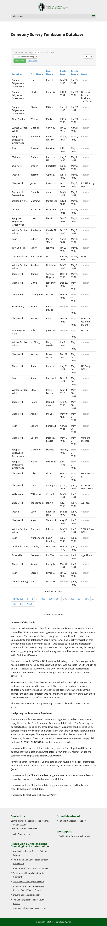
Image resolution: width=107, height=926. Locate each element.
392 (65, 598)
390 (51, 598)
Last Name (49, 73)
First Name (37, 74)
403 (21, 603)
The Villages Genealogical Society (28, 881)
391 (58, 598)
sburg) (45, 868)
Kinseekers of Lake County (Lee (27, 868)
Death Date (74, 73)
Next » (30, 603)
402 (14, 603)
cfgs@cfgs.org (23, 834)
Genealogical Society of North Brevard (30, 908)
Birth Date (63, 73)
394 (80, 598)
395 (87, 598)
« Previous (18, 598)
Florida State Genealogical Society (74, 836)
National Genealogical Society (72, 820)
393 (72, 598)
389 (43, 598)
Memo (84, 74)
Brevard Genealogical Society (26, 895)
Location (17, 74)
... (37, 598)
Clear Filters (32, 60)
